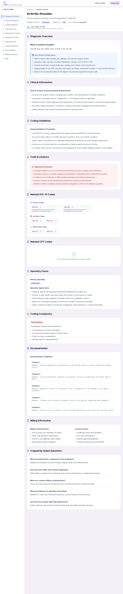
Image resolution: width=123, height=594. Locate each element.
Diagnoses (115, 3)
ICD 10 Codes (100, 3)
